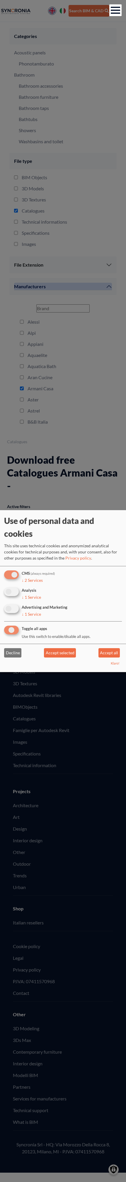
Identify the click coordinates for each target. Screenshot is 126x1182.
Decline (13, 652)
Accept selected (60, 652)
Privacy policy (78, 557)
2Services (32, 580)
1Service (31, 597)
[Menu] (115, 10)
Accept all (109, 652)
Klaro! (115, 663)
